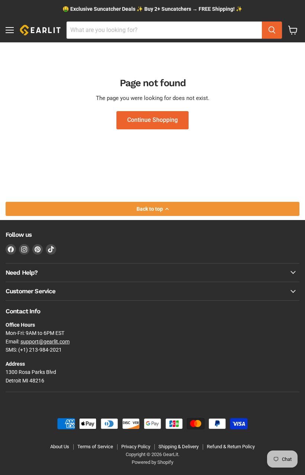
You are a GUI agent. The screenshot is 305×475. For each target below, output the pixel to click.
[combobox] (164, 30)
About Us (59, 446)
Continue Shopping (152, 119)
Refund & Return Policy (231, 446)
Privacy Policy (135, 446)
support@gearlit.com (45, 342)
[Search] (272, 30)
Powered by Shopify (152, 462)
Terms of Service (95, 446)
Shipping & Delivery (178, 446)
